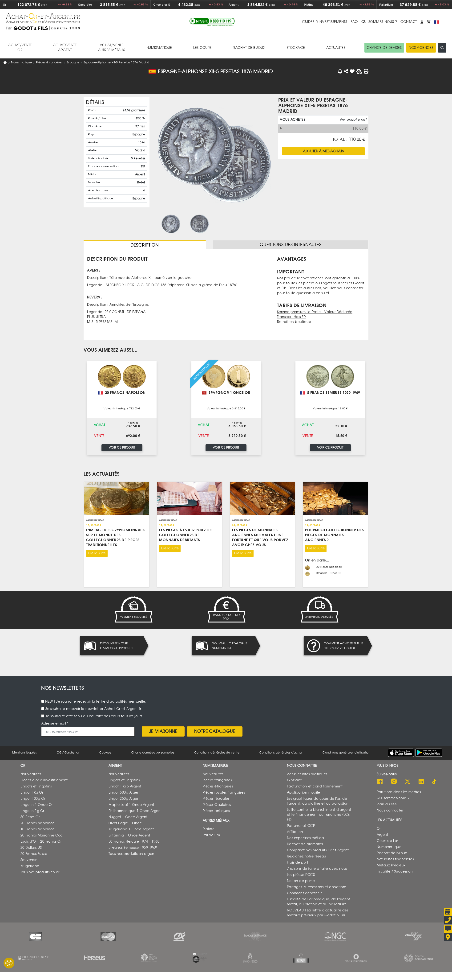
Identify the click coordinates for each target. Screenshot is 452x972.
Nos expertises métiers (305, 838)
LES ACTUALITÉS (101, 474)
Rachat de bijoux (392, 853)
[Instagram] (393, 782)
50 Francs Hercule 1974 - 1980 (134, 842)
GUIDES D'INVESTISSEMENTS (324, 22)
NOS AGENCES (421, 48)
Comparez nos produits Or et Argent (318, 850)
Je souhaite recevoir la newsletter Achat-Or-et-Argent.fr (93, 709)
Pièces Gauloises (217, 805)
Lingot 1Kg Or (31, 793)
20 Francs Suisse (33, 854)
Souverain (29, 860)
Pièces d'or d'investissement (44, 780)
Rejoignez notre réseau (306, 856)
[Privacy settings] (9, 963)
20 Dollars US (31, 848)
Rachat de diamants (305, 844)
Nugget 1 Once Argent (128, 817)
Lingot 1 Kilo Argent (125, 786)
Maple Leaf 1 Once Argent (131, 805)
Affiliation (295, 832)
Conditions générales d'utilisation (346, 752)
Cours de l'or (387, 841)
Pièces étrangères (49, 62)
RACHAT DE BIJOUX (249, 48)
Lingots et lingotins (36, 786)
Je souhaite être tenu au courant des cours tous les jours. (94, 716)
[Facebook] (379, 782)
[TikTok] (434, 782)
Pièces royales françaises (224, 793)
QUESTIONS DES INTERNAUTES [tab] (291, 244)
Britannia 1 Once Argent (129, 835)
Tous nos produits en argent (132, 854)
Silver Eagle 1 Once (125, 823)
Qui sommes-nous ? (393, 798)
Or (379, 829)
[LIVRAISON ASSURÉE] (319, 609)
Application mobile (303, 793)
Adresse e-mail (53, 723)
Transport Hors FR (291, 317)
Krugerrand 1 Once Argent (131, 829)
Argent (382, 835)
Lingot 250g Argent (125, 799)
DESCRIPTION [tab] (144, 245)
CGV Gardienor (68, 752)
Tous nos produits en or (40, 872)
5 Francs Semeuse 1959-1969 (133, 848)
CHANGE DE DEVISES (384, 48)
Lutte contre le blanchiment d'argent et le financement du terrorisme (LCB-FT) (319, 815)
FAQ (354, 22)
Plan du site (387, 804)
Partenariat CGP (301, 826)
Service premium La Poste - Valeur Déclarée (314, 312)
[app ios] (401, 752)
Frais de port (297, 863)
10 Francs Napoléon (37, 829)
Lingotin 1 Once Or (36, 805)
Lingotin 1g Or (32, 811)
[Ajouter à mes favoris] (352, 71)
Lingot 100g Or (32, 799)
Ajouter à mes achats (323, 151)
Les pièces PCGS (301, 875)
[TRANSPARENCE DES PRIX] (226, 609)
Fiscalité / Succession (395, 871)
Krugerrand (30, 866)
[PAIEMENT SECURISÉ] (133, 609)
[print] (366, 71)
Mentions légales (24, 752)
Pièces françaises (217, 780)
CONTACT (408, 22)
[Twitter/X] (407, 782)
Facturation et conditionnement (315, 786)
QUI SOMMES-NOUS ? (379, 22)
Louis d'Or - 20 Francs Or (41, 842)
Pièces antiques (216, 811)
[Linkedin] (421, 782)
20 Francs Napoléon (37, 823)
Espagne (73, 62)
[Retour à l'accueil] (78, 18)
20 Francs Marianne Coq (41, 835)
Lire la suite (97, 553)
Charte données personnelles (152, 752)
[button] (421, 22)
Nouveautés (30, 774)
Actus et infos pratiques (307, 774)
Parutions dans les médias (399, 792)
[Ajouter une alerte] (340, 71)
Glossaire (294, 780)
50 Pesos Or (30, 817)
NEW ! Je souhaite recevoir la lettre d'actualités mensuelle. (95, 702)
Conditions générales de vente (217, 752)
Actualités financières (395, 859)
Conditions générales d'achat (281, 752)
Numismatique (21, 62)
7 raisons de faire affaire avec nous (317, 869)
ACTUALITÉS (335, 48)
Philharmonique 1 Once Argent (135, 811)
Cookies (105, 752)
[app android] (428, 753)
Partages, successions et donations (317, 887)
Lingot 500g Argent (125, 793)
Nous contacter (390, 810)
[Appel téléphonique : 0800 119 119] (212, 22)
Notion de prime (301, 881)
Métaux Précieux (391, 865)
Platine (209, 829)
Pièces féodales (216, 799)
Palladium (211, 835)
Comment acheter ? (304, 893)
